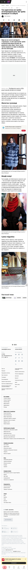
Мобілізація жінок (7, 433)
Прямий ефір (6, 401)
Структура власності (19, 380)
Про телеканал (5, 375)
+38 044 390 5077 (18, 349)
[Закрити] (25, 559)
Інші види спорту (7, 502)
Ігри (16, 386)
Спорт (5, 493)
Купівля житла (7, 487)
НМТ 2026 (6, 476)
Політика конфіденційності (7, 383)
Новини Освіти (7, 471)
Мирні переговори (8, 416)
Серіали (5, 466)
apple (14, 528)
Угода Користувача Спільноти (19, 369)
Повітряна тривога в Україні (10, 418)
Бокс (5, 495)
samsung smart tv (14, 532)
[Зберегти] (24, 20)
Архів (16, 382)
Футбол (5, 497)
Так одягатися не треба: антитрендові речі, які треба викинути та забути (18, 5)
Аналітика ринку (7, 485)
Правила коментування (19, 371)
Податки (5, 451)
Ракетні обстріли (7, 413)
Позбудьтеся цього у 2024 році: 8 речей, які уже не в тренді (12, 89)
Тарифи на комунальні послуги (10, 450)
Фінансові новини (8, 448)
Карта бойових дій (8, 414)
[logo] (8, 2)
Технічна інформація (19, 373)
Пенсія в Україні (7, 453)
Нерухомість (7, 484)
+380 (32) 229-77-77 (9, 549)
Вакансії (16, 378)
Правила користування (6, 381)
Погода (5, 407)
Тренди (7, 5)
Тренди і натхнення (8, 489)
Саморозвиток (7, 478)
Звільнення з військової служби (10, 429)
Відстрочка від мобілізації (9, 436)
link (15, 354)
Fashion (3, 5)
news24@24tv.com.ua (6, 349)
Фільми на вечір (7, 463)
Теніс (5, 498)
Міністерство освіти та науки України (12, 472)
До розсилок (8, 519)
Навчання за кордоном (9, 479)
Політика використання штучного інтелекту (6, 386)
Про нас (3, 368)
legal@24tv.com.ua (16, 551)
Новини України (7, 400)
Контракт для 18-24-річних (9, 435)
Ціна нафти (6, 444)
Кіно (5, 457)
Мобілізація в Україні (9, 428)
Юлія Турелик (7, 16)
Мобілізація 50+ (7, 431)
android (5, 528)
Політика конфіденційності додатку (7, 389)
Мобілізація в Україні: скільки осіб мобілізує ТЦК (14, 438)
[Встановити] (14, 561)
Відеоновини (6, 403)
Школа (5, 474)
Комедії (5, 464)
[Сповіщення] (26, 2)
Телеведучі (4, 377)
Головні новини (7, 398)
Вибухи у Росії (7, 422)
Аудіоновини (6, 405)
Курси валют (6, 446)
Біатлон (5, 500)
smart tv (5, 532)
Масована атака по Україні (9, 420)
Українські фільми (8, 461)
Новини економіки (8, 443)
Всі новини (6, 396)
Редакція (3, 370)
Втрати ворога (7, 423)
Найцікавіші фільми (8, 459)
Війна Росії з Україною (9, 411)
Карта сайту (17, 384)
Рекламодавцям (5, 379)
